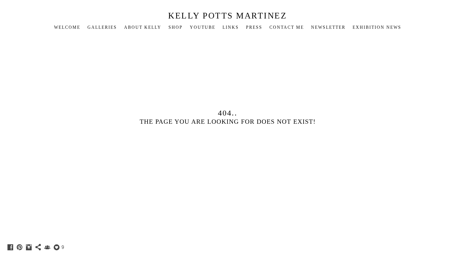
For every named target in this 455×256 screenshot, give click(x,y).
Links (231, 27)
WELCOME (67, 27)
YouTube (202, 27)
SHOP (175, 27)
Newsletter (328, 27)
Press (254, 27)
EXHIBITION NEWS (377, 27)
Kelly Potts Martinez (227, 15)
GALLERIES (102, 27)
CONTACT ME (286, 27)
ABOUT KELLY (142, 27)
